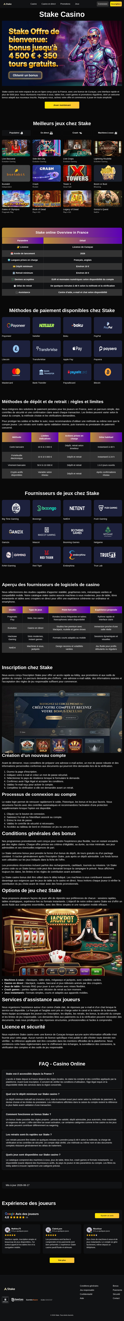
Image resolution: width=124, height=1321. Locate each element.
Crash (75, 133)
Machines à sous (106, 133)
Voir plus (62, 1260)
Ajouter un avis (107, 1216)
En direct (45, 133)
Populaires (14, 133)
